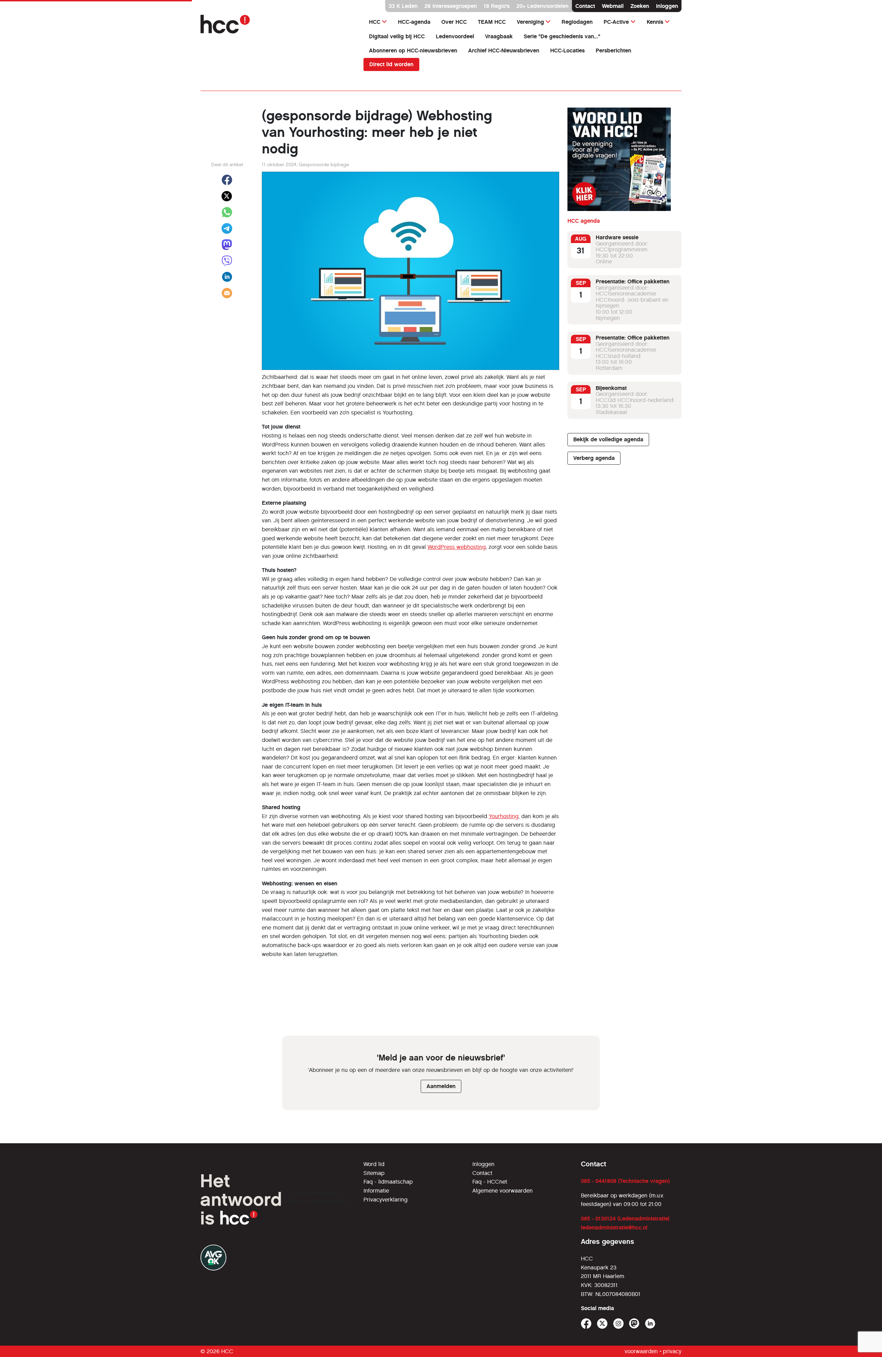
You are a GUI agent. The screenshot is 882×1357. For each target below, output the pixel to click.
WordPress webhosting (457, 547)
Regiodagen (577, 22)
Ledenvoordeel (455, 36)
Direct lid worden (391, 64)
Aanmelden (441, 1086)
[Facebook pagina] (586, 1323)
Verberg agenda (594, 458)
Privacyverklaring (385, 1199)
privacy (672, 1351)
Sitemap (373, 1173)
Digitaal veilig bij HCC (397, 36)
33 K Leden (403, 6)
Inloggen (667, 6)
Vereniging (530, 22)
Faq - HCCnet (489, 1181)
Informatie (376, 1190)
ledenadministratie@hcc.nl (614, 1227)
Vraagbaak (499, 36)
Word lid (373, 1164)
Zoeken (639, 6)
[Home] (278, 24)
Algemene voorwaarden (502, 1190)
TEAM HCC (492, 22)
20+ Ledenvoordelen (542, 6)
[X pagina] (602, 1323)
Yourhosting (504, 816)
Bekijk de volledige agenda (608, 439)
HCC (374, 22)
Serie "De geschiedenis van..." (562, 36)
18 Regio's (497, 6)
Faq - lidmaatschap (388, 1181)
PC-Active (616, 22)
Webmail (613, 6)
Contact (585, 6)
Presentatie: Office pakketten (632, 281)
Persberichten (613, 50)
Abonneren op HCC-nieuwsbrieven (413, 50)
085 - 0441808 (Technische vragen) (625, 1181)
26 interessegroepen (450, 6)
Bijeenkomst (611, 388)
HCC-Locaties (567, 50)
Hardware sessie (617, 237)
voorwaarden (641, 1351)
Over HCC (454, 22)
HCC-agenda (414, 22)
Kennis (655, 22)
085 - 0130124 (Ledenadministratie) (625, 1218)
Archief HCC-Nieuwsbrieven (503, 50)
